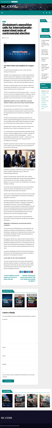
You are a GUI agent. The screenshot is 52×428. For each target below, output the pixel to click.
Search (43, 20)
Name (4, 347)
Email (4, 355)
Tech (5, 397)
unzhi (8, 425)
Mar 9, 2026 (44, 403)
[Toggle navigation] (49, 12)
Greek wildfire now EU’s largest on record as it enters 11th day (11, 277)
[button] (43, 12)
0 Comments (7, 405)
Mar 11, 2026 (7, 403)
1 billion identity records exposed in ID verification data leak (45, 43)
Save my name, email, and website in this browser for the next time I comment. (18, 375)
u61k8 (18, 425)
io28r (1, 425)
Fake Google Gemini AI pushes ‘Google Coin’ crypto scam (45, 67)
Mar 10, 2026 (20, 403)
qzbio (6, 425)
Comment (5, 319)
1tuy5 (13, 425)
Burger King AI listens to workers (45, 59)
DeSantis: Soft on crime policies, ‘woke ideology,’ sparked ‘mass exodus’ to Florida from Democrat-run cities (45, 100)
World (4, 21)
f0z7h (15, 425)
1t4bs (10, 425)
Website (4, 364)
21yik (3, 425)
